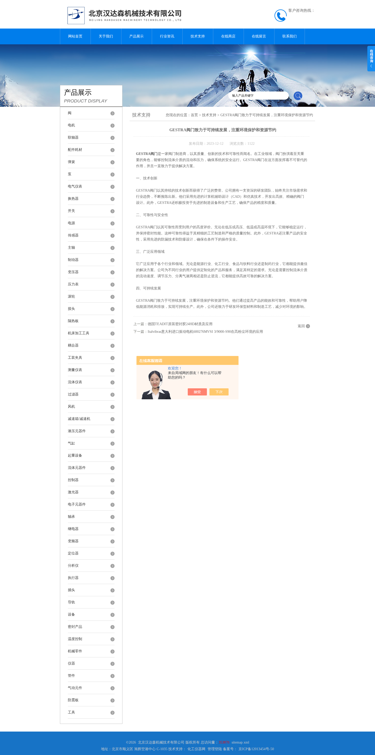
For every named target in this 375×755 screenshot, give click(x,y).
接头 (71, 309)
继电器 (73, 529)
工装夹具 (75, 358)
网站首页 (75, 36)
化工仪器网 (196, 749)
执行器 (73, 578)
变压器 (73, 272)
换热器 (73, 199)
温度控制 (75, 639)
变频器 (73, 541)
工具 (71, 712)
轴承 (71, 517)
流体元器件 (77, 468)
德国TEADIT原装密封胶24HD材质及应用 (180, 324)
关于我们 (106, 36)
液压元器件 (77, 431)
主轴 (71, 247)
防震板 (73, 700)
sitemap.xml (240, 742)
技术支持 (198, 36)
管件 (71, 676)
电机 (71, 125)
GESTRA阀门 (147, 154)
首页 (194, 115)
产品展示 (136, 36)
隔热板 (73, 321)
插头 (71, 590)
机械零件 (75, 651)
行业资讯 (167, 36)
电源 (71, 223)
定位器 (73, 553)
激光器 (73, 492)
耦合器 (73, 345)
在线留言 (259, 36)
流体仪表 (75, 382)
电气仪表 (75, 186)
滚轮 (71, 296)
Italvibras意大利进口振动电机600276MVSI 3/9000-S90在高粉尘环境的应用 (205, 332)
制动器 (73, 260)
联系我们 (289, 36)
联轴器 (73, 137)
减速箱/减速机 (79, 419)
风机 (71, 406)
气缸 (71, 443)
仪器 (71, 663)
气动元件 (75, 688)
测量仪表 (75, 370)
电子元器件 (77, 504)
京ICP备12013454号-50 (256, 749)
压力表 (73, 284)
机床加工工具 (78, 333)
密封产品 (75, 627)
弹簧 (71, 162)
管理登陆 (215, 749)
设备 (71, 614)
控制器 (73, 480)
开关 (71, 211)
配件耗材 (75, 150)
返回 (301, 326)
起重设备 (75, 455)
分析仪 (73, 565)
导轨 (71, 602)
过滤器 (73, 394)
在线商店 (228, 36)
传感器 (73, 235)
